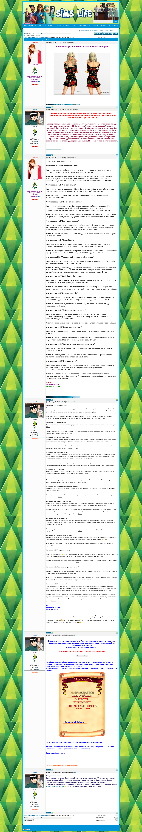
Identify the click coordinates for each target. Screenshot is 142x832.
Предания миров (43, 37)
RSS (116, 30)
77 (77, 109)
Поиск (112, 30)
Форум (25, 37)
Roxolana (38, 35)
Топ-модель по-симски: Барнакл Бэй (59, 37)
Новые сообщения (85, 30)
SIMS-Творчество (33, 37)
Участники (95, 30)
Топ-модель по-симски (55, 786)
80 (75, 635)
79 (75, 402)
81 (75, 772)
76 (75, 42)
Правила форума (104, 30)
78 (75, 157)
